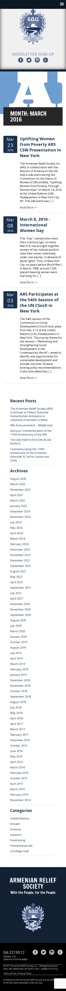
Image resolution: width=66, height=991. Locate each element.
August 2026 (18, 479)
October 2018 (18, 691)
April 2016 (16, 762)
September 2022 (20, 566)
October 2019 (18, 642)
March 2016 (17, 767)
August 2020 (18, 620)
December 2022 (20, 560)
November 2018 (20, 686)
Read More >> (28, 207)
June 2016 (16, 751)
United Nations (19, 818)
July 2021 (15, 593)
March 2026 (17, 484)
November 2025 (20, 490)
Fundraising (17, 840)
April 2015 (16, 784)
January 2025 (18, 506)
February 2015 (19, 794)
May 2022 (16, 577)
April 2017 (16, 724)
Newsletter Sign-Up (33, 54)
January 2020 (18, 637)
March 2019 (17, 664)
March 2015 (17, 789)
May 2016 (16, 756)
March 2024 (17, 539)
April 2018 (16, 718)
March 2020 (17, 631)
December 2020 (20, 604)
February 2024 (19, 544)
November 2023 (20, 555)
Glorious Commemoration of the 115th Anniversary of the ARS (30, 432)
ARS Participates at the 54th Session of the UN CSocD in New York (39, 302)
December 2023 (20, 549)
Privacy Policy (24, 973)
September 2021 (20, 588)
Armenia (15, 829)
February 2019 (19, 669)
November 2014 (20, 800)
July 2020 (15, 626)
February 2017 (19, 735)
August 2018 (18, 702)
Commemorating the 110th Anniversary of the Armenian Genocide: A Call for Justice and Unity (29, 454)
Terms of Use (9, 973)
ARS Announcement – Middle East (31, 425)
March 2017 (17, 729)
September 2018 (20, 696)
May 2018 (16, 713)
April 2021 (16, 598)
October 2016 (18, 745)
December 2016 (20, 740)
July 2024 (15, 522)
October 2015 (18, 778)
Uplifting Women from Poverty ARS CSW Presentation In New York (40, 147)
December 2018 (20, 680)
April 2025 (16, 495)
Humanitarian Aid (21, 846)
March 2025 (17, 500)
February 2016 (19, 773)
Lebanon (15, 835)
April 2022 (16, 582)
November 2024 (20, 517)
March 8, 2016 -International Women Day (35, 224)
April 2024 (16, 533)
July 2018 (15, 707)
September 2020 (20, 615)
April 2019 (16, 658)
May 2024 (16, 528)
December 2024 (20, 511)
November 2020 (20, 609)
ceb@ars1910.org (49, 968)
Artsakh (15, 824)
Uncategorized (19, 851)
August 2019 (18, 647)
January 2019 (18, 675)
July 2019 (15, 653)
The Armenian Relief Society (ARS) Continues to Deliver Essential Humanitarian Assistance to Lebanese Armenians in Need (31, 414)
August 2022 (18, 571)
